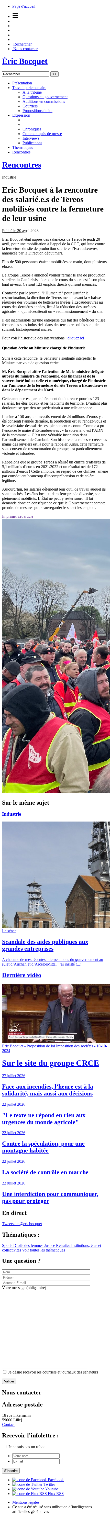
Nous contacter (25, 49)
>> (54, 74)
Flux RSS (55, 1493)
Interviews (31, 138)
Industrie (11, 814)
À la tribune (32, 92)
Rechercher (22, 44)
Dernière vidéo (21, 975)
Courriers (30, 106)
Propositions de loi (37, 110)
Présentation (22, 83)
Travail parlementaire (29, 87)
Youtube (51, 1489)
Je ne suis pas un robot (26, 1447)
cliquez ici (76, 338)
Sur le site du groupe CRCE (50, 1063)
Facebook (55, 1480)
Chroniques (32, 129)
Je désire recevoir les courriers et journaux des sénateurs (53, 1372)
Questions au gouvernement (45, 97)
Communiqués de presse (42, 133)
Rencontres (21, 152)
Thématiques (22, 147)
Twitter (48, 1484)
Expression (21, 115)
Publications (32, 143)
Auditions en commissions (44, 101)
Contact (8, 1424)
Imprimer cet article (17, 516)
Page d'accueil (23, 6)
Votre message (24, 1288)
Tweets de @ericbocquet (22, 1224)
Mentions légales (25, 1502)
